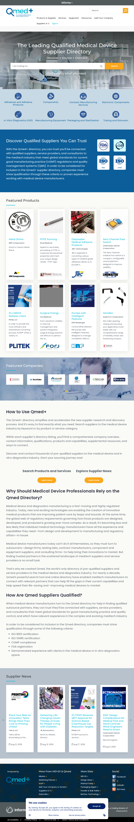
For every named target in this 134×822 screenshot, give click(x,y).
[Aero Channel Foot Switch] (114, 222)
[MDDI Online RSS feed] (114, 789)
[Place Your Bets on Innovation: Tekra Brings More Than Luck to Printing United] (20, 698)
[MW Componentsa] (17, 274)
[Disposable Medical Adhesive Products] (82, 222)
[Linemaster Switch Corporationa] (111, 274)
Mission (42, 776)
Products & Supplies (46, 18)
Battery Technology (90, 794)
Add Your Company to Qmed (52, 787)
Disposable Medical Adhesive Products (82, 242)
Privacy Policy (32, 819)
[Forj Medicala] (49, 346)
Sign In (55, 23)
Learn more (46, 480)
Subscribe (43, 794)
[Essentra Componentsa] (108, 346)
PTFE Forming (48, 239)
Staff (41, 783)
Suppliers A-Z (43, 23)
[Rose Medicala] (51, 274)
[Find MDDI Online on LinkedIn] (114, 785)
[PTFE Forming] (51, 222)
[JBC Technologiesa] (78, 274)
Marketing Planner (47, 780)
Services (62, 18)
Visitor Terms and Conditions (75, 819)
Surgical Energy (49, 312)
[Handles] (114, 296)
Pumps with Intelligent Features (79, 315)
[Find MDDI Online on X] (114, 781)
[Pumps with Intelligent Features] (82, 296)
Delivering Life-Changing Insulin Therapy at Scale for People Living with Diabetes (50, 721)
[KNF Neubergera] (78, 346)
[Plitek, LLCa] (20, 346)
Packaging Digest (88, 787)
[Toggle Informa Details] (67, 2)
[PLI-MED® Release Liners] (20, 296)
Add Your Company (103, 18)
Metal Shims (16, 239)
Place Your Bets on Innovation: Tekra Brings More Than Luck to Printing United (20, 721)
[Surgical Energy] (51, 296)
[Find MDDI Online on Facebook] (114, 777)
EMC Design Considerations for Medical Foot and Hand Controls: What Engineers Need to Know (113, 722)
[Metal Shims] (20, 222)
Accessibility (14, 819)
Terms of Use (51, 819)
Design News (86, 780)
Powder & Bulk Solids (90, 790)
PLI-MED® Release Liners (17, 314)
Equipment (74, 18)
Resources (87, 18)
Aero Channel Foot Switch (114, 241)
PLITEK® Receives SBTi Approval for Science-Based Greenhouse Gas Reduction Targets (82, 721)
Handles (108, 312)
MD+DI (83, 776)
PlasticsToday (87, 783)
